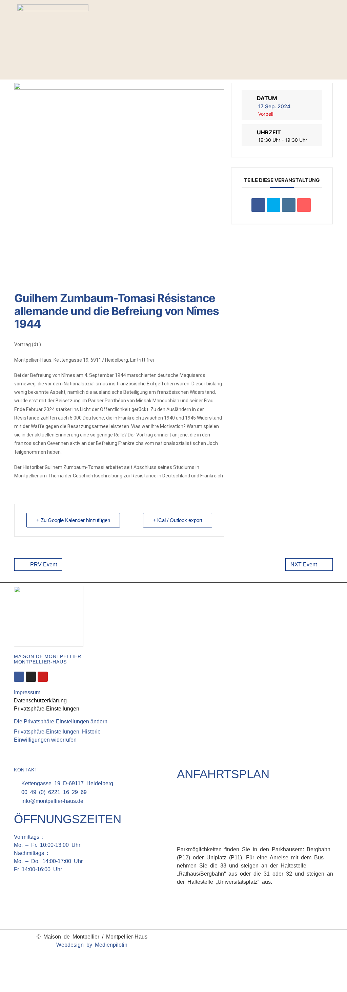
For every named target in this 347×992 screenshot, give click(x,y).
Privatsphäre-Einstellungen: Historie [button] (57, 732)
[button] (323, 46)
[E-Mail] (304, 205)
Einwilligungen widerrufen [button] (45, 740)
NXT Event (303, 564)
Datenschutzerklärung (40, 700)
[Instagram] (326, 28)
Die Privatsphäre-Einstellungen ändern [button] (60, 721)
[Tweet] (273, 205)
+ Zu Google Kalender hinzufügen (73, 520)
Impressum (27, 692)
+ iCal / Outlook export (177, 520)
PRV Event (43, 564)
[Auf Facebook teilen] (258, 205)
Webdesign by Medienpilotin (91, 945)
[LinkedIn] (288, 205)
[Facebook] (316, 28)
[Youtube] (43, 677)
